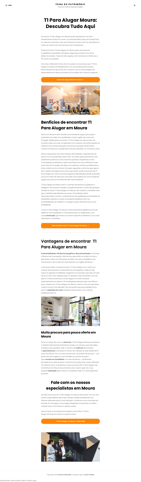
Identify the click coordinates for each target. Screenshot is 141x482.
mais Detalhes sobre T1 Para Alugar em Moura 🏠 (70, 226)
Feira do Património (70, 4)
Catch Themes (89, 475)
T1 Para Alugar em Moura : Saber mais (70, 421)
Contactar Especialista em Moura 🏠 (70, 80)
